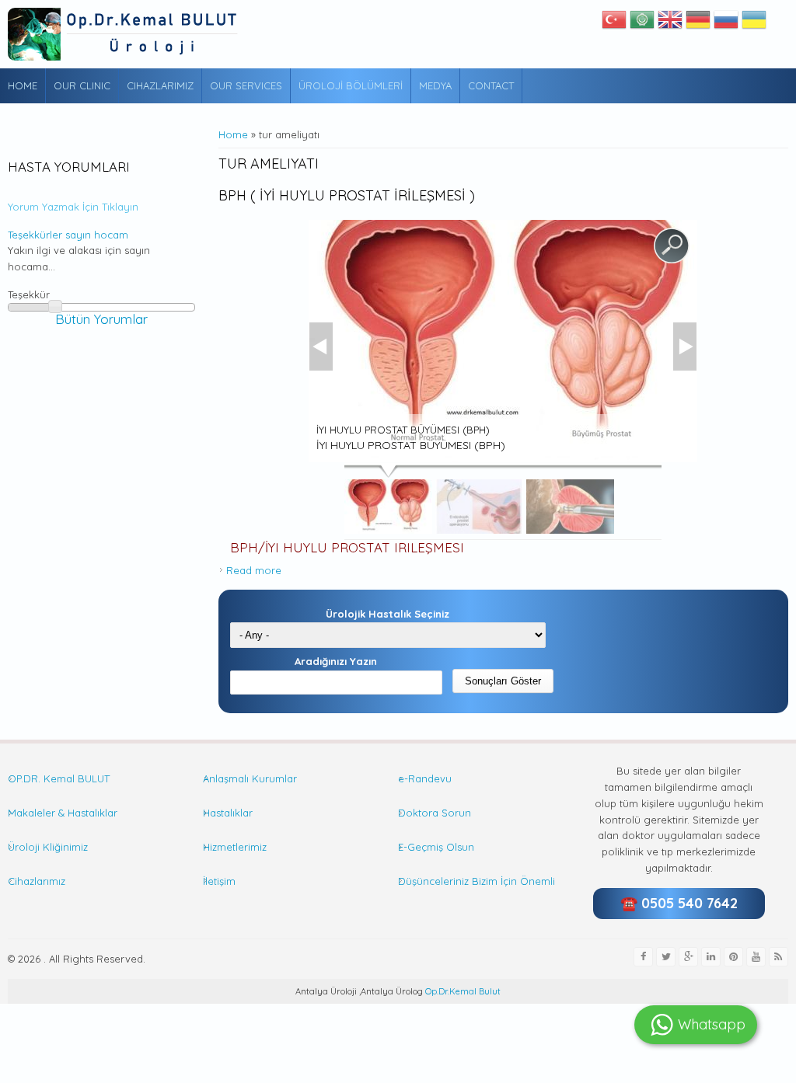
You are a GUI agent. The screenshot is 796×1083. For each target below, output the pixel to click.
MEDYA (435, 85)
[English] (670, 23)
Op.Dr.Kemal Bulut (462, 991)
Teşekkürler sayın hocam (68, 234)
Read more (253, 570)
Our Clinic (82, 85)
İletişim (219, 881)
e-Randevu (425, 778)
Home (22, 85)
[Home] (124, 34)
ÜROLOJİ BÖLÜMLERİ (350, 85)
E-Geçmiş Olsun (436, 847)
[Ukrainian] (754, 23)
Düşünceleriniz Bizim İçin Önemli (476, 881)
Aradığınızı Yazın (336, 661)
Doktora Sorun (434, 812)
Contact (491, 85)
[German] (698, 23)
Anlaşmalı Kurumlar (250, 778)
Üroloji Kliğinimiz (48, 847)
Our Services (246, 85)
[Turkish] (614, 23)
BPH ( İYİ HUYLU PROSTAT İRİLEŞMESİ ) (346, 195)
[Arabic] (642, 23)
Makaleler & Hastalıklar (62, 812)
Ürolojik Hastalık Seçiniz (387, 614)
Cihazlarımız (160, 85)
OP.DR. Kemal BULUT (59, 778)
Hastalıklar (228, 812)
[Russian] (726, 23)
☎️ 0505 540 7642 (679, 903)
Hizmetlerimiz (235, 847)
